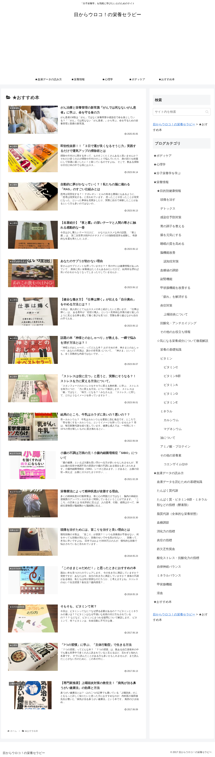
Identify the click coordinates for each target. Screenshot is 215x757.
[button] (207, 112)
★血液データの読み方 (169, 473)
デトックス (167, 208)
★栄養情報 (161, 182)
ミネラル (166, 411)
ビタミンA (171, 385)
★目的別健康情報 (169, 191)
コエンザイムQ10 (175, 464)
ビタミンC (171, 367)
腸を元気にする (170, 235)
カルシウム (171, 420)
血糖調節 (163, 522)
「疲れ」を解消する (173, 296)
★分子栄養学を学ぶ (167, 173)
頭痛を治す (167, 199)
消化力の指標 (166, 531)
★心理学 (160, 164)
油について (167, 437)
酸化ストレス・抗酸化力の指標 (178, 558)
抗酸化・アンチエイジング (178, 323)
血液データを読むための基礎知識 (179, 482)
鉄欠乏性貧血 (166, 549)
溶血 (160, 593)
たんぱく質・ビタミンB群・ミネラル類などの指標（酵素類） (182, 502)
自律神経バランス (169, 566)
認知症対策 (171, 261)
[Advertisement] (107, 49)
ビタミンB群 (172, 376)
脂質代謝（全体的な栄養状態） (178, 513)
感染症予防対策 (170, 217)
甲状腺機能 (164, 584)
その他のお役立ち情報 (175, 332)
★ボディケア (163, 155)
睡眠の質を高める (172, 243)
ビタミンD (171, 393)
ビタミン (166, 358)
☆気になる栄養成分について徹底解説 (182, 340)
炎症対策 (166, 305)
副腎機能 (166, 279)
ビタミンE (171, 402)
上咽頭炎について (176, 314)
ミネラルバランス (169, 575)
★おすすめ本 (163, 602)
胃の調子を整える (172, 226)
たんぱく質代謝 (167, 490)
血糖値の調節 (169, 270)
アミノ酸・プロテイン (175, 446)
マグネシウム (173, 429)
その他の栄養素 (170, 455)
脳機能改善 (167, 252)
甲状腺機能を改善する (175, 287)
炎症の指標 (164, 540)
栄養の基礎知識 (170, 349)
